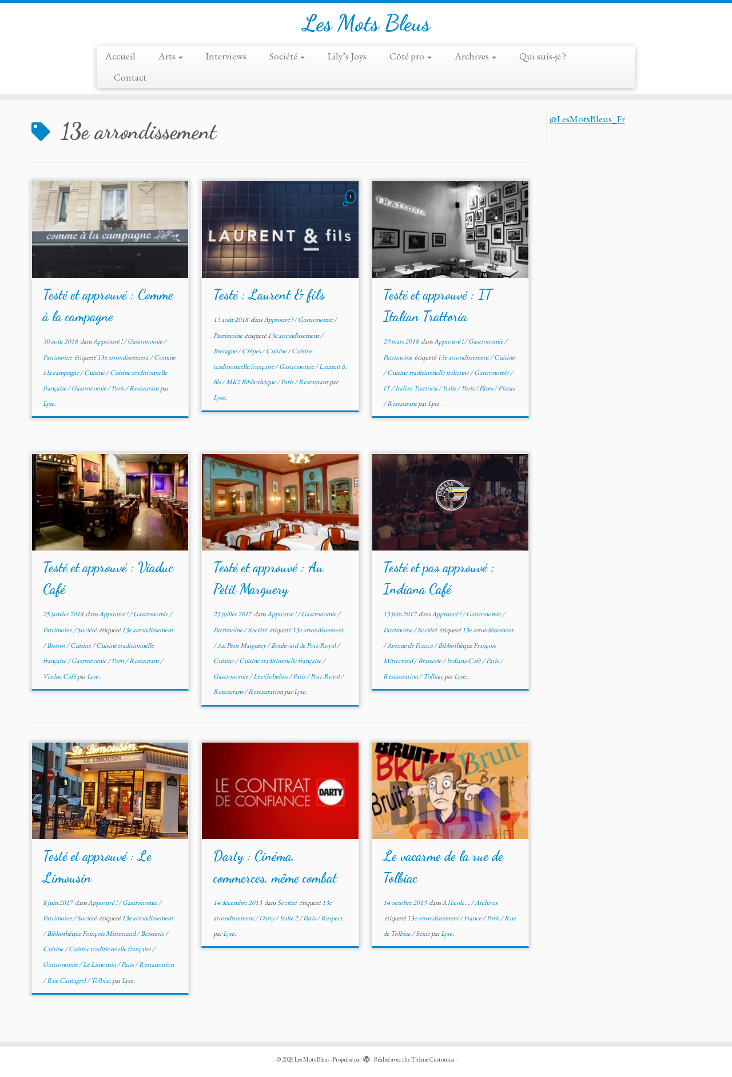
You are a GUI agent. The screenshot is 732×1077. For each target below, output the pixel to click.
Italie (450, 388)
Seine (423, 933)
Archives (473, 56)
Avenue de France (410, 645)
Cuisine (95, 372)
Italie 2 (289, 918)
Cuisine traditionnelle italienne (428, 372)
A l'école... (456, 902)
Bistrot (56, 645)
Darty (267, 918)
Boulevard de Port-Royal (304, 645)
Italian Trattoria (417, 388)
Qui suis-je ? (542, 56)
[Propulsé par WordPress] (367, 1058)
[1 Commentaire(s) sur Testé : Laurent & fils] (352, 206)
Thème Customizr (433, 1059)
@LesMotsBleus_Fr (587, 119)
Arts (167, 56)
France (473, 918)
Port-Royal (326, 676)
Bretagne (225, 351)
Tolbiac (433, 676)
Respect (332, 918)
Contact (130, 77)
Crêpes (252, 351)
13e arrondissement (123, 357)
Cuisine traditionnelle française (281, 660)
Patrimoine (58, 357)
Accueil (120, 56)
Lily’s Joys (347, 56)
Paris (118, 388)
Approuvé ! (108, 341)
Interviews (226, 56)
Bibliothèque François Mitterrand (92, 933)
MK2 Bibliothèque (251, 381)
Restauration (266, 691)
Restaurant (144, 388)
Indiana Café (464, 660)
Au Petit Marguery (242, 645)
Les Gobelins (271, 676)
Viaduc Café (60, 676)
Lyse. (49, 403)
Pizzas (506, 388)
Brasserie (430, 660)
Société (284, 56)
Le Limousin (100, 964)
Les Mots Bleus (366, 23)
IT (387, 388)
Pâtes (486, 388)
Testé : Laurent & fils (269, 294)
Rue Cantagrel (67, 980)
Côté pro (407, 56)
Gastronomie (146, 341)
